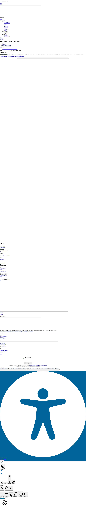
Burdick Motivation (3, 268)
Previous (1, 47)
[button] (59, 369)
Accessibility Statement (43, 365)
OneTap (5, 459)
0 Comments (8, 279)
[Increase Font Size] (1, 459)
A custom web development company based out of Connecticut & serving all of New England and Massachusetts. (17, 331)
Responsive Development (3, 250)
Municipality (2, 259)
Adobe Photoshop (2, 247)
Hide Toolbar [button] (2, 460)
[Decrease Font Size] (1, 462)
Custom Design (2, 249)
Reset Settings (2, 498)
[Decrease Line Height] (1, 473)
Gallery (1, 269)
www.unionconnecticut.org (4, 54)
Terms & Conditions (32, 365)
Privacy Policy (37, 365)
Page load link (2, 367)
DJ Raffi (1, 314)
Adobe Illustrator (2, 246)
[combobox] (29, 369)
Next (3, 47)
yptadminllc (11, 50)
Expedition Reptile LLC (3, 275)
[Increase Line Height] (1, 470)
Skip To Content (2, 497)
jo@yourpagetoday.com (4, 350)
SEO (0, 251)
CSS (0, 248)
